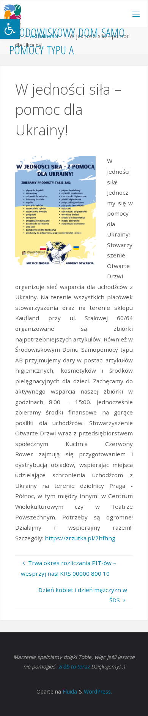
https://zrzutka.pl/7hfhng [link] (80, 538)
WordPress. (98, 691)
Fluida (69, 691)
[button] (10, 29)
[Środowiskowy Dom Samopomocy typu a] (12, 14)
